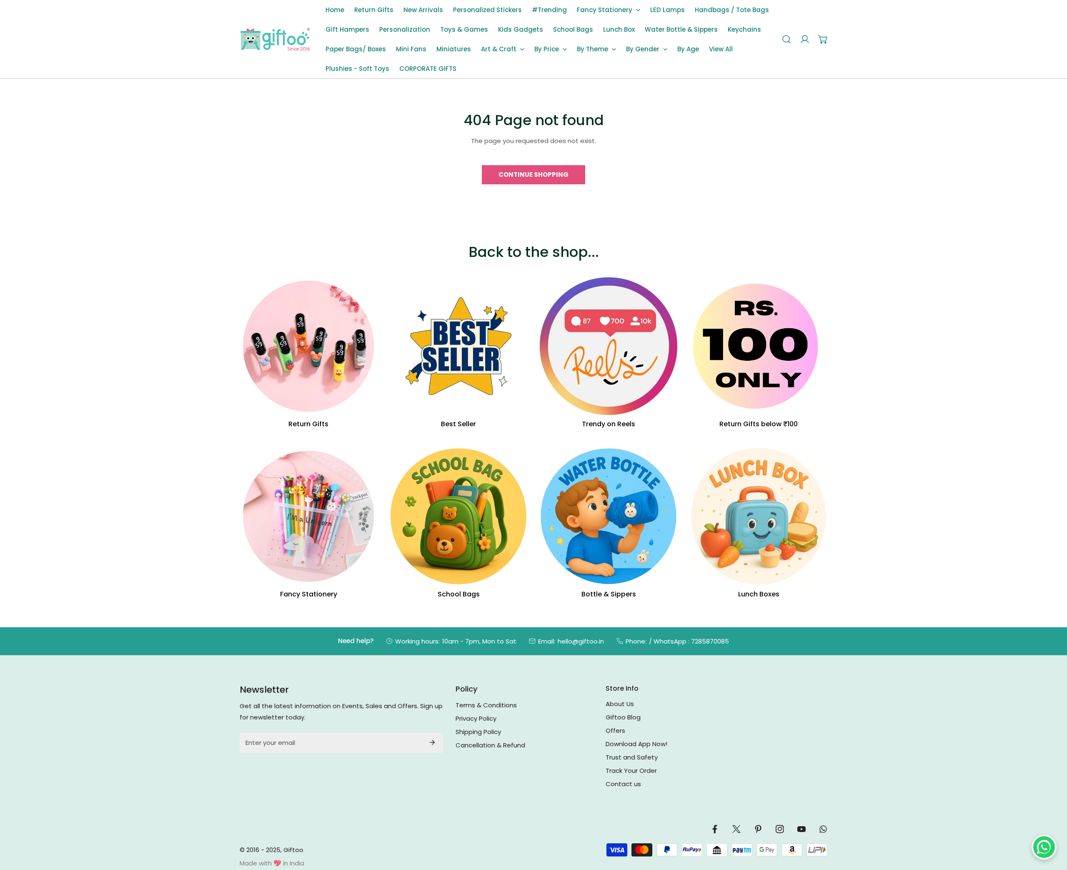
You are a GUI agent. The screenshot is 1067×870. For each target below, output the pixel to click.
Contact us (623, 783)
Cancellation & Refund (490, 745)
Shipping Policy (478, 731)
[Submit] (432, 742)
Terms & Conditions (486, 705)
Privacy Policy (476, 718)
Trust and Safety (632, 757)
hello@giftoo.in (581, 641)
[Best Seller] (458, 346)
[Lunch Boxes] (758, 516)
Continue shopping (533, 174)
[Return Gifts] (308, 346)
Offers (615, 730)
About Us (620, 703)
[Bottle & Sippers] (608, 516)
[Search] (786, 39)
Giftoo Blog (623, 717)
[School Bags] (458, 516)
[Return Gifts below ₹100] (758, 346)
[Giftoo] (275, 39)
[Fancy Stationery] (308, 516)
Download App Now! (636, 743)
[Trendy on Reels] (608, 346)
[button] (608, 10)
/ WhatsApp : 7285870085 (689, 641)
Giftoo (293, 849)
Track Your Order (631, 770)
